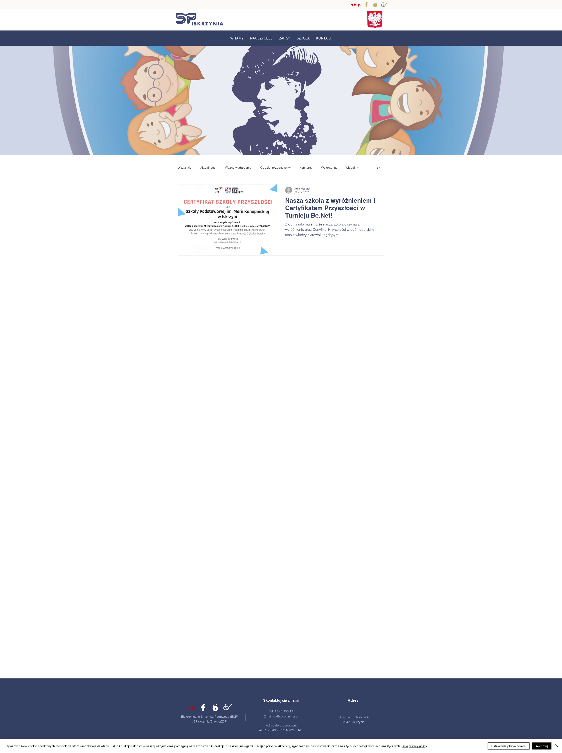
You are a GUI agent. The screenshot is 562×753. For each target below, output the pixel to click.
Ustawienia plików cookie (508, 746)
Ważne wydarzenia (238, 168)
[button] (261, 38)
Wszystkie (184, 168)
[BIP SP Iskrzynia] (355, 5)
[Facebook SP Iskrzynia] (366, 4)
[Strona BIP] (191, 707)
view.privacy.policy (414, 746)
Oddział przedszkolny (275, 168)
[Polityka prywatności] (375, 4)
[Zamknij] (556, 745)
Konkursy (305, 168)
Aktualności (208, 168)
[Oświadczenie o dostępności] (384, 4)
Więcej (350, 168)
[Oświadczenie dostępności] (227, 707)
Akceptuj (542, 746)
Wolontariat (329, 168)
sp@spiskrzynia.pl (285, 716)
